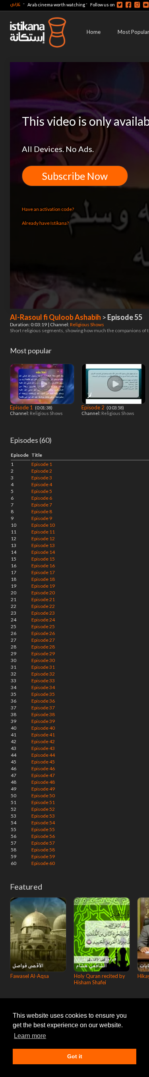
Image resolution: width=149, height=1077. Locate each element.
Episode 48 (43, 782)
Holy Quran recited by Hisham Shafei (99, 979)
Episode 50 (43, 795)
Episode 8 (41, 511)
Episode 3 (41, 478)
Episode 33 (43, 681)
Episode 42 (43, 741)
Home (94, 32)
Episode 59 (43, 856)
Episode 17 (43, 572)
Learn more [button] (30, 1035)
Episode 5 (41, 491)
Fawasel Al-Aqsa (29, 976)
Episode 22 (43, 606)
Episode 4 (41, 484)
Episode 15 (43, 559)
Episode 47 (43, 775)
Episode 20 (43, 593)
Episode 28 (43, 647)
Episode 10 (43, 525)
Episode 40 (43, 728)
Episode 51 (43, 802)
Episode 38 (43, 714)
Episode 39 (43, 721)
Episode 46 (43, 768)
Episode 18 (43, 579)
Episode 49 (43, 789)
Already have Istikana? (45, 223)
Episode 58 (43, 850)
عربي (15, 3)
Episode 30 (43, 660)
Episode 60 (43, 863)
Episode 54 (43, 823)
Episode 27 (43, 640)
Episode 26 (43, 633)
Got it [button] (74, 1056)
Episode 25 (43, 626)
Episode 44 (43, 755)
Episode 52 (43, 809)
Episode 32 (43, 674)
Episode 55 (43, 829)
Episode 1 (22, 407)
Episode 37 (43, 708)
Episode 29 (43, 653)
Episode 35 (43, 694)
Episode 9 (41, 518)
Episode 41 (43, 735)
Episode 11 (43, 532)
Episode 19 (43, 586)
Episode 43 (43, 748)
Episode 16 (43, 566)
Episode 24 (43, 620)
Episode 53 (43, 816)
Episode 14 (43, 552)
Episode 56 (43, 836)
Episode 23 (43, 613)
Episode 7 (41, 505)
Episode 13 (43, 545)
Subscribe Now (75, 176)
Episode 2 (93, 407)
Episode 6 (41, 498)
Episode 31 (43, 667)
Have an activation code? (48, 209)
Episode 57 (43, 843)
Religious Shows (87, 324)
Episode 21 (43, 599)
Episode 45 (43, 762)
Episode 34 (43, 687)
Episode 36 (43, 701)
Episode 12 (43, 538)
